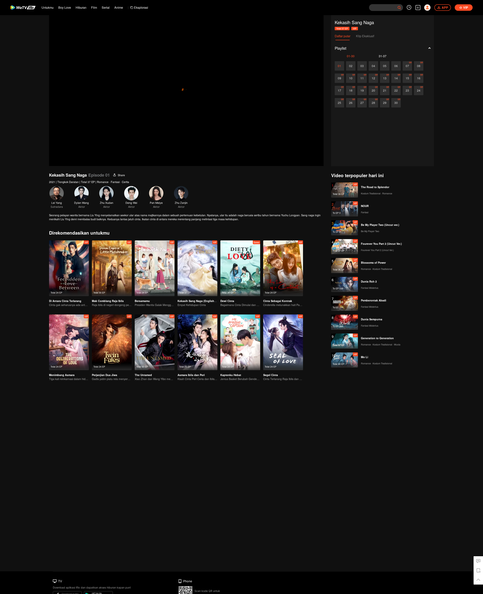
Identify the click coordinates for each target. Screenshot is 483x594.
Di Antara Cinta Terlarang (65, 301)
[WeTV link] (23, 8)
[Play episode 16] (418, 78)
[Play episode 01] (339, 66)
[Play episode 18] (350, 90)
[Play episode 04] (373, 66)
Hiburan (81, 7)
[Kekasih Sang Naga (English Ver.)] (197, 268)
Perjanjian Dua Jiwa (104, 375)
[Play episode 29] (384, 102)
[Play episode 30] (396, 102)
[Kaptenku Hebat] (240, 342)
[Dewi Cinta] (240, 268)
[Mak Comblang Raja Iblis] (112, 268)
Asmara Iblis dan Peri (191, 375)
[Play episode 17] (339, 90)
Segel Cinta (270, 375)
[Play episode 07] (407, 66)
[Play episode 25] (339, 102)
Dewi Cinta (227, 301)
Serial (106, 7)
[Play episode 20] (373, 90)
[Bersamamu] (155, 268)
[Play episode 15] (407, 78)
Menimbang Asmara (62, 375)
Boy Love (64, 7)
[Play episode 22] (396, 90)
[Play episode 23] (407, 90)
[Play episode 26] (350, 102)
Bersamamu (142, 301)
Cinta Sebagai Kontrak (277, 301)
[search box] (399, 7)
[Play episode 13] (384, 78)
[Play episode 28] (373, 102)
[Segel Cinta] (283, 342)
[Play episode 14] (396, 78)
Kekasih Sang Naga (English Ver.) (199, 301)
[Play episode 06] (396, 66)
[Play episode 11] (362, 78)
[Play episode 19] (362, 90)
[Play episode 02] (350, 66)
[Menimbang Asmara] (69, 342)
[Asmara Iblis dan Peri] (197, 342)
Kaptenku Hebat (230, 375)
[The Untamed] (155, 342)
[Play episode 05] (384, 66)
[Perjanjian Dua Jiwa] (112, 342)
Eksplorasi (141, 7)
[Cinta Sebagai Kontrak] (283, 268)
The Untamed (143, 375)
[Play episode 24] (418, 90)
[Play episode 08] (418, 66)
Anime (118, 7)
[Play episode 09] (339, 78)
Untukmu (48, 7)
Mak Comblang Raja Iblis (108, 301)
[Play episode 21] (384, 90)
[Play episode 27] (362, 102)
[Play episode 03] (362, 66)
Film (94, 7)
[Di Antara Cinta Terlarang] (69, 268)
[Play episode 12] (373, 78)
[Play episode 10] (350, 78)
